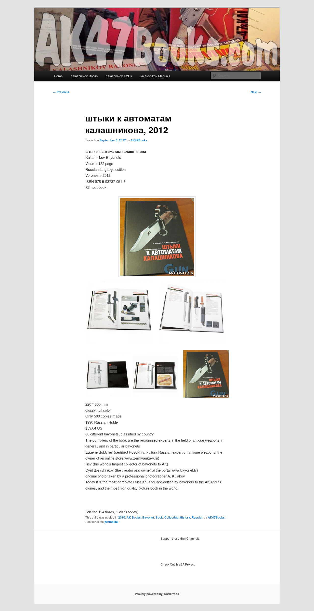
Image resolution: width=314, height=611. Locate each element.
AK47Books (139, 140)
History (185, 517)
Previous (61, 92)
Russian (197, 517)
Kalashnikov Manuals (155, 76)
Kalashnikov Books (84, 76)
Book (159, 517)
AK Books (134, 517)
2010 (121, 517)
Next (256, 92)
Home (58, 76)
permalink (111, 522)
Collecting (171, 517)
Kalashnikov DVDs (118, 76)
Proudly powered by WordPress (157, 594)
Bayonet (148, 517)
